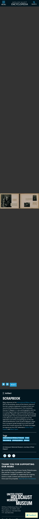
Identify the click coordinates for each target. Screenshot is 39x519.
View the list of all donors (27, 479)
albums (26, 440)
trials (27, 438)
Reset (13, 385)
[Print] (4, 455)
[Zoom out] (3, 384)
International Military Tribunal (26, 402)
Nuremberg (7, 440)
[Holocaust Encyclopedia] (19, 3)
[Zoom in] (7, 384)
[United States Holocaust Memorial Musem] (19, 499)
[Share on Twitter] (13, 455)
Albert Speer (14, 429)
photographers (17, 440)
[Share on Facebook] (9, 455)
